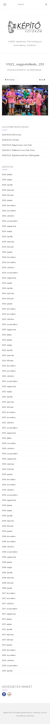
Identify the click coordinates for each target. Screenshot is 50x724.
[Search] (46, 4)
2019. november (9, 484)
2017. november (9, 598)
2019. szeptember (10, 495)
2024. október (8, 267)
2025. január (7, 252)
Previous (10, 79)
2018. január (7, 588)
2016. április (7, 671)
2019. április (7, 515)
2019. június (7, 505)
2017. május (7, 624)
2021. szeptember (10, 428)
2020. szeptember (10, 453)
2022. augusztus (9, 386)
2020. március (8, 464)
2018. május (7, 567)
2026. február (8, 195)
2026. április (7, 185)
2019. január (7, 531)
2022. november (9, 371)
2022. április (7, 397)
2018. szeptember (10, 552)
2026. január (7, 200)
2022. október (8, 376)
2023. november (9, 314)
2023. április (7, 350)
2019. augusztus (9, 500)
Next (41, 79)
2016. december (9, 650)
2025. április (7, 236)
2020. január (7, 474)
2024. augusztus (9, 278)
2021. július (6, 438)
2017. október (8, 603)
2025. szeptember (10, 221)
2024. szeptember (10, 272)
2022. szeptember (10, 381)
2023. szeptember (10, 324)
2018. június (7, 562)
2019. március (8, 521)
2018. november (9, 541)
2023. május (7, 345)
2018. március (8, 577)
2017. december (8, 593)
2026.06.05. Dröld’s (10, 140)
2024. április (7, 288)
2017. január (7, 645)
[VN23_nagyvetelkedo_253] (25, 100)
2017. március (8, 634)
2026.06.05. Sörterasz (11, 134)
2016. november (9, 655)
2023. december (9, 309)
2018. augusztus (9, 557)
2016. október (8, 660)
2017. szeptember (9, 608)
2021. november (9, 417)
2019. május (7, 510)
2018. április (7, 572)
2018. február (8, 583)
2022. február (8, 407)
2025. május (7, 231)
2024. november (9, 262)
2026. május (7, 179)
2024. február (8, 298)
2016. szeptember (10, 665)
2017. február (7, 640)
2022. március (8, 402)
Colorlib (44, 713)
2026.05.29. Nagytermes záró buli (16, 145)
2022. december (9, 366)
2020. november (9, 443)
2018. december (9, 536)
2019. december (9, 479)
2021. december (9, 412)
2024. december (9, 257)
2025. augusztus (9, 226)
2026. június (7, 174)
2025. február (8, 247)
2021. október (8, 422)
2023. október (8, 319)
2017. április (7, 629)
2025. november (9, 210)
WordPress (30, 716)
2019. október (8, 490)
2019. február (8, 526)
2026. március (8, 190)
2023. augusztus (9, 329)
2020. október (8, 448)
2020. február (8, 469)
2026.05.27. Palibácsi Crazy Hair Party (18, 150)
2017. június (7, 619)
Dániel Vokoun (35, 70)
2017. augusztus (9, 614)
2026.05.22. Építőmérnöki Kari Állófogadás (20, 155)
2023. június (7, 340)
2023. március (8, 355)
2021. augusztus (9, 433)
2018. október (8, 546)
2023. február (8, 360)
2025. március (8, 241)
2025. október (8, 216)
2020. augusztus (9, 459)
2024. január (7, 303)
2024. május (7, 283)
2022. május (7, 391)
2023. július (7, 335)
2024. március (8, 293)
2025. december (9, 205)
